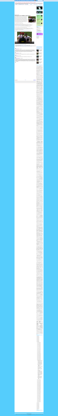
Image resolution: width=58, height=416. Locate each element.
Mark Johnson (41, 213)
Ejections (38, 141)
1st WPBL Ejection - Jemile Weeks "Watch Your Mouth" (38, 20)
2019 (37, 341)
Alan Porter (38, 70)
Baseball (38, 85)
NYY (37, 234)
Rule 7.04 (37, 282)
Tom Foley (38, 312)
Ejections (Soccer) (38, 143)
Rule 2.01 (41, 271)
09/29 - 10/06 (39, 352)
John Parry (39, 187)
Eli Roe (40, 143)
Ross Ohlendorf (40, 259)
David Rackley (39, 130)
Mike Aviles (40, 226)
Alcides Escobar (38, 71)
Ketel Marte (38, 197)
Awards (40, 82)
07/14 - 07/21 (39, 380)
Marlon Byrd (38, 216)
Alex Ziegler (39, 73)
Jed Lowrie (38, 175)
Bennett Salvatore (38, 86)
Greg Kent (37, 158)
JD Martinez (38, 168)
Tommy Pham (40, 314)
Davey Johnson (38, 128)
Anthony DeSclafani (38, 78)
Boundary (38, 92)
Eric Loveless (38, 146)
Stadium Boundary (38, 301)
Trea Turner (38, 318)
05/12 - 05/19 (39, 387)
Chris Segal (41, 114)
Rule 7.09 (38, 283)
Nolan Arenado (41, 238)
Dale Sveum (40, 122)
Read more (39, 18)
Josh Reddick (38, 193)
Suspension (41, 304)
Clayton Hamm (41, 115)
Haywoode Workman (38, 161)
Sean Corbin (41, 297)
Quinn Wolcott (38, 249)
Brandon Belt (41, 93)
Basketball (42, 85)
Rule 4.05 (42, 274)
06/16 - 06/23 (39, 383)
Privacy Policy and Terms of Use (29, 413)
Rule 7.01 (42, 281)
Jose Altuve (37, 191)
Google (29, 414)
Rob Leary (38, 253)
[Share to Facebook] (29, 45)
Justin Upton (40, 194)
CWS (41, 104)
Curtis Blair (41, 121)
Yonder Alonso (38, 332)
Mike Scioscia (41, 230)
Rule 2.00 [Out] (41, 268)
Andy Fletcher (41, 75)
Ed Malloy (42, 139)
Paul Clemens (40, 242)
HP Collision (38, 160)
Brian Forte (42, 97)
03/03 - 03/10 (39, 395)
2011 (37, 408)
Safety (40, 293)
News (40, 235)
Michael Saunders (38, 224)
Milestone (40, 231)
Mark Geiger (38, 213)
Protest (37, 248)
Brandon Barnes (38, 93)
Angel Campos (38, 77)
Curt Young (39, 121)
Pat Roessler (37, 242)
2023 (37, 338)
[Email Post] (26, 45)
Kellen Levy (40, 195)
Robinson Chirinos (38, 256)
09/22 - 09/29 (39, 353)
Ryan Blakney (40, 289)
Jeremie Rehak (40, 178)
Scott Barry (41, 294)
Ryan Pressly (40, 290)
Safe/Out (37, 293)
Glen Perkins (41, 157)
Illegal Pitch (41, 165)
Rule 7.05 (40, 282)
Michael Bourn (42, 223)
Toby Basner (38, 311)
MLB (40, 208)
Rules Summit (40, 288)
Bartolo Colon (39, 84)
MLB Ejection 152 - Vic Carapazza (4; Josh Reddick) (39, 365)
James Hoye (38, 171)
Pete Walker (41, 245)
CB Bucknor (39, 103)
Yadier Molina (41, 330)
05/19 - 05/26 (39, 386)
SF (41, 292)
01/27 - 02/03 (39, 399)
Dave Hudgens (41, 126)
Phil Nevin (40, 246)
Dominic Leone (38, 136)
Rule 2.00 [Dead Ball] (41, 264)
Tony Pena (37, 315)
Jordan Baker (40, 190)
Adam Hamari (39, 68)
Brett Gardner (38, 96)
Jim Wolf (37, 182)
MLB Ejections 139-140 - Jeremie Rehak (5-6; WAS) (39, 378)
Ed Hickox (39, 139)
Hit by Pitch (40, 162)
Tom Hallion (41, 312)
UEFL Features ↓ (27, 4)
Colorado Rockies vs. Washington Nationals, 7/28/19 (21, 31)
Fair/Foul (41, 147)
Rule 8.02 (39, 285)
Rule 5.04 (37, 277)
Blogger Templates (41, 414)
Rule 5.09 (38, 278)
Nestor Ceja (38, 235)
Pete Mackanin (38, 245)
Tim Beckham (42, 308)
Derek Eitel (41, 132)
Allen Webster (39, 74)
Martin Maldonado (41, 216)
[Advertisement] (25, 10)
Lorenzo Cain (41, 206)
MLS (42, 208)
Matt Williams (40, 221)
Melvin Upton (39, 223)
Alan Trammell (41, 70)
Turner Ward (41, 319)
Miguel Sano (38, 226)
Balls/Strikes (39, 83)
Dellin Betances (38, 132)
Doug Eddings (41, 137)
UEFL (37, 321)
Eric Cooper (38, 145)
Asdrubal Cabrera (39, 81)
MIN (38, 208)
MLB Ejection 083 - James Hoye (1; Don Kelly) (40, 62)
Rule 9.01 (38, 286)
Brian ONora (39, 99)
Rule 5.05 (40, 277)
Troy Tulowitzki (38, 319)
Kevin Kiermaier (40, 198)
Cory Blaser (40, 119)
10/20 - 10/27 (39, 350)
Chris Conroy (38, 112)
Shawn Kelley (40, 300)
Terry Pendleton (40, 307)
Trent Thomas (40, 318)
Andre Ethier (42, 74)
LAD (37, 202)
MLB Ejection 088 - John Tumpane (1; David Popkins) (40, 50)
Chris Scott (38, 114)
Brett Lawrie (40, 96)
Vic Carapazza (40, 326)
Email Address (38, 36)
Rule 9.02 (41, 286)
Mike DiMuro (40, 227)
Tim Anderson (39, 308)
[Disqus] (25, 55)
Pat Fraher (42, 241)
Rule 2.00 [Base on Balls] (40, 263)
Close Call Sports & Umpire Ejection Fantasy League (25, 2)
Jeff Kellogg (40, 176)
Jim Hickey (42, 180)
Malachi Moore (38, 209)
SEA (39, 292)
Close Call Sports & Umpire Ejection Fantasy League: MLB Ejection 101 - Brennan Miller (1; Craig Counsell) (39, 28)
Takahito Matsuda (39, 305)
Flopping (37, 150)
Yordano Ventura (41, 332)
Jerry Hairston (38, 179)
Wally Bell (37, 328)
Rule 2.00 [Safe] (38, 270)
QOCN (40, 248)
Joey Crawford (41, 184)
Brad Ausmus (41, 92)
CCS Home (16, 4)
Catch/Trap (42, 108)
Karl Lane (37, 195)
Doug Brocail (38, 137)
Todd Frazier (41, 311)
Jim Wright (40, 182)
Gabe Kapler (38, 153)
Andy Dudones (38, 75)
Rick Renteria (40, 252)
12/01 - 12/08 (39, 345)
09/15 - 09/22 (39, 354)
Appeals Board (38, 79)
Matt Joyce (41, 220)
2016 (37, 404)
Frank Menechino (41, 151)
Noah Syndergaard (38, 238)
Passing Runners (38, 241)
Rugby (38, 260)
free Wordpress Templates (38, 414)
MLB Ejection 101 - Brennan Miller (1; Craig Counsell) (38, 16)
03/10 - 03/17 (39, 394)
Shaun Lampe (38, 300)
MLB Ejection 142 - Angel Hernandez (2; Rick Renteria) (39, 375)
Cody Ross (37, 118)
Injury (37, 166)
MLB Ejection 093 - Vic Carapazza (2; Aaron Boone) (40, 59)
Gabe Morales (40, 153)
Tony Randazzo (40, 315)
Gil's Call (38, 157)
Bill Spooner (38, 88)
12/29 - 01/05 (39, 342)
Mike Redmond (38, 230)
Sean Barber (38, 297)
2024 (37, 337)
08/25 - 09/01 (39, 356)
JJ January (40, 168)
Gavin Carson (41, 154)
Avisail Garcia (38, 82)
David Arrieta (41, 128)
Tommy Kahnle (38, 314)
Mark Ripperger (41, 215)
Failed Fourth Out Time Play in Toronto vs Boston (40, 53)
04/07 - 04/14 (39, 391)
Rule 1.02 (40, 260)
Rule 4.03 (37, 274)
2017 (37, 403)
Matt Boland (40, 219)
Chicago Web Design (33, 414)
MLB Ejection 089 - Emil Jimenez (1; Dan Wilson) (40, 56)
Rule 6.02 (39, 279)
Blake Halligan (40, 89)
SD (37, 292)
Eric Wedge (40, 146)
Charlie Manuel (40, 110)
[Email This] (27, 45)
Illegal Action (38, 165)
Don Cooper (41, 136)
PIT (42, 239)
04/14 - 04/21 (39, 390)
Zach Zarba (37, 333)
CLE (37, 104)
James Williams (38, 172)
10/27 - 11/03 (39, 349)
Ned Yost (41, 234)
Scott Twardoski (40, 296)
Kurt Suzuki (39, 201)
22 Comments (25, 45)
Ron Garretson (38, 257)
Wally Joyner (40, 328)
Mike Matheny (40, 228)
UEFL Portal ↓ (40, 4)
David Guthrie (38, 129)
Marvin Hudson (38, 217)
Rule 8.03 (42, 285)
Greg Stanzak (40, 158)
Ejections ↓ (31, 4)
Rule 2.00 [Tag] (38, 271)
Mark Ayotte (40, 212)
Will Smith (41, 329)
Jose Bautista (40, 191)
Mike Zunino (37, 231)
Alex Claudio (41, 71)
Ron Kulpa (42, 257)
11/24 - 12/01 (39, 346)
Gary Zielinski (38, 154)
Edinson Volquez (38, 140)
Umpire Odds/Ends (40, 323)
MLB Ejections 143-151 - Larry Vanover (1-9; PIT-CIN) (39, 368)
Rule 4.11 (40, 275)
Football (39, 150)
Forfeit (42, 150)
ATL (40, 67)
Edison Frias (41, 140)
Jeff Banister (40, 175)
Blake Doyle (38, 89)
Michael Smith (41, 224)
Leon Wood (40, 205)
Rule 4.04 (39, 274)
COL (39, 104)
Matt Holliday (39, 220)
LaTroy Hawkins (41, 202)
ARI (38, 67)
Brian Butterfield (38, 97)
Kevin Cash (41, 197)
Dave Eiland (39, 126)
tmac (42, 333)
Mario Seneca (38, 212)
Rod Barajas (41, 256)
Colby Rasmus (40, 118)
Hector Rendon (41, 161)
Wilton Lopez (38, 330)
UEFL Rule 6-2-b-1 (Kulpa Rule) (18, 25)
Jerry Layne (40, 179)
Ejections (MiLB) (38, 142)
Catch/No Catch (38, 108)
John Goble (40, 186)
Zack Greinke (40, 333)
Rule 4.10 (38, 275)
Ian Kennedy (40, 164)
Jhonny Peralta (39, 180)
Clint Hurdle (38, 117)
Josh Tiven (40, 193)
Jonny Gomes (38, 190)
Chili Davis (40, 111)
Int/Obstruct (40, 167)
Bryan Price (40, 101)
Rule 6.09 (39, 281)
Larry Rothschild (39, 204)
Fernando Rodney (38, 149)
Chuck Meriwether (38, 115)
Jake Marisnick (40, 169)
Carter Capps (40, 107)
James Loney (41, 171)
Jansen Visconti (40, 172)
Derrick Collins (41, 133)
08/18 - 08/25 (39, 357)
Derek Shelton (38, 133)
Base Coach (42, 84)
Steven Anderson (39, 303)
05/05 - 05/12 (39, 388)
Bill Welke (41, 88)
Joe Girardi (40, 183)
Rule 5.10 (41, 278)
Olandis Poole (38, 239)
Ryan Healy (37, 290)
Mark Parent (38, 215)
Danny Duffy (40, 125)
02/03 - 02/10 (39, 398)
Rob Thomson (41, 253)
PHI (40, 239)
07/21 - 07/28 (39, 379)
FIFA (38, 147)
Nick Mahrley (40, 237)
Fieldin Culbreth (41, 149)
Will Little (39, 329)
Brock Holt (40, 100)
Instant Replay (41, 166)
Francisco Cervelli (38, 151)
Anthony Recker (41, 78)
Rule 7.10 (41, 283)
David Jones (41, 129)
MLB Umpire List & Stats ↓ (21, 4)
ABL (39, 66)
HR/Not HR (41, 160)
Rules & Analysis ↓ (36, 4)
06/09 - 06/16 (39, 384)
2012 (37, 407)
